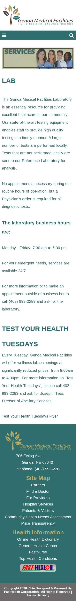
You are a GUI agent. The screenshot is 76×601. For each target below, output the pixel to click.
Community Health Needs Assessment (38, 517)
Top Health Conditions (38, 558)
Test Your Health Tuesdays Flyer (30, 416)
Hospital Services (38, 504)
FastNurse (38, 552)
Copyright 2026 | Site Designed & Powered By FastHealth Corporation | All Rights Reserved (38, 590)
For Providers (38, 498)
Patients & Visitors (38, 510)
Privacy (43, 595)
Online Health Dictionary (38, 539)
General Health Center (38, 546)
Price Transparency (38, 523)
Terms (31, 595)
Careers (38, 485)
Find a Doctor (38, 491)
